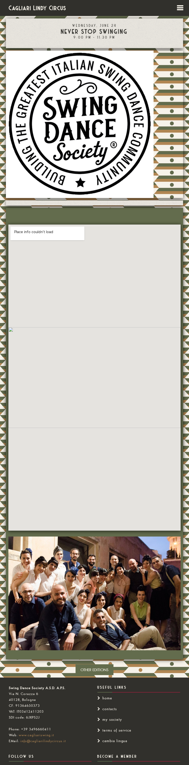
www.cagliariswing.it (36, 735)
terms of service (116, 730)
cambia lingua (114, 740)
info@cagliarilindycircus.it (43, 741)
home (107, 698)
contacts (109, 709)
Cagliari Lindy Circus (37, 8)
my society (112, 719)
